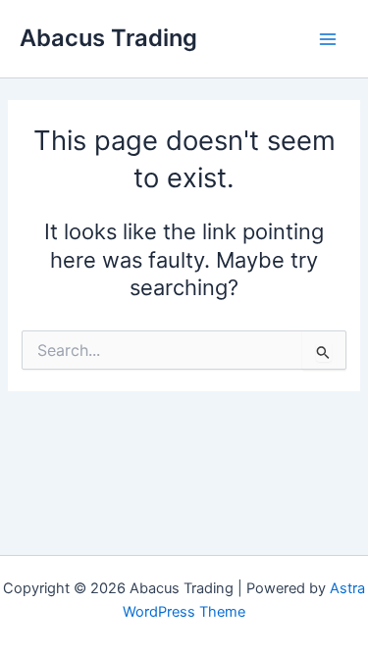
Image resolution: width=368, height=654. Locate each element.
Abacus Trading (108, 38)
